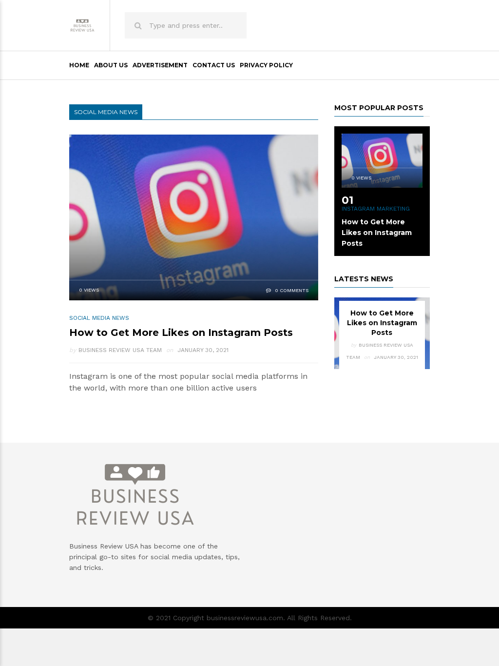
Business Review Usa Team (120, 350)
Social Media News (99, 318)
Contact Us (213, 65)
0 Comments (290, 290)
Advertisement (160, 65)
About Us (111, 65)
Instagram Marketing (376, 209)
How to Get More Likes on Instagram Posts (181, 332)
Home (79, 65)
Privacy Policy (266, 65)
